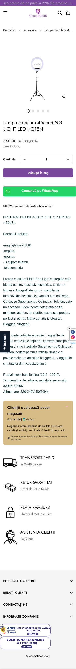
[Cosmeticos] (38, 13)
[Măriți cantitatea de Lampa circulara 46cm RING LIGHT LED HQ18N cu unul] (68, 159)
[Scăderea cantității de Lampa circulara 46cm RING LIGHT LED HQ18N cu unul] (24, 159)
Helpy (73, 342)
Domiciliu (9, 30)
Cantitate (9, 159)
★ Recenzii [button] (4, 342)
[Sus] (69, 648)
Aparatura (30, 30)
